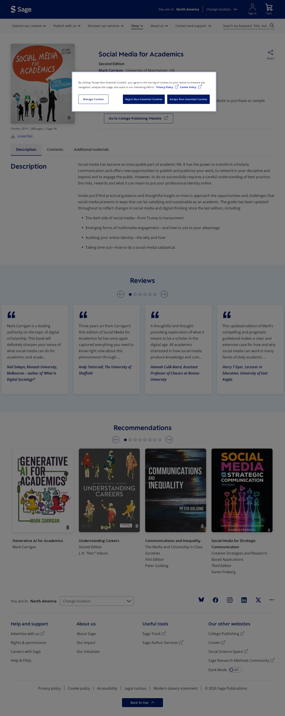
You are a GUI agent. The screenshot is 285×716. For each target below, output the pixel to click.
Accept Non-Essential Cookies (188, 99)
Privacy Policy (165, 87)
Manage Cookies (93, 99)
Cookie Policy (188, 87)
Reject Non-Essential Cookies (143, 99)
